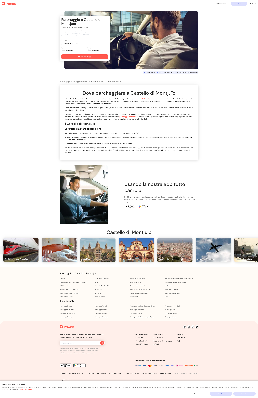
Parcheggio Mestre (66, 306)
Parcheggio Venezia (101, 306)
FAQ (178, 341)
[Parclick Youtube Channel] (196, 326)
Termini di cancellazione (97, 373)
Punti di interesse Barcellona (97, 82)
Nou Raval (98, 293)
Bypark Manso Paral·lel (137, 286)
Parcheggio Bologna (101, 317)
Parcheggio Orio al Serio (172, 306)
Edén (166, 297)
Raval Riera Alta (100, 297)
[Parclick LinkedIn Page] (188, 326)
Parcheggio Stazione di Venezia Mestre (142, 306)
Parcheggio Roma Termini (68, 313)
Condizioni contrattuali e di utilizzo (72, 373)
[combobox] (87, 43)
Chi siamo (139, 338)
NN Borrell (168, 286)
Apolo (96, 282)
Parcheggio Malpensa (67, 310)
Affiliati (156, 344)
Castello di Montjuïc (114, 82)
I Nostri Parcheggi (141, 344)
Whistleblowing (166, 373)
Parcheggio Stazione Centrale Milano (142, 317)
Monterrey (98, 289)
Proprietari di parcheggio (162, 341)
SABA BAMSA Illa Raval (172, 293)
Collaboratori (158, 338)
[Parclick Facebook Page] (192, 326)
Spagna (68, 82)
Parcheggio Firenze (101, 313)
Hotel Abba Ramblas (171, 289)
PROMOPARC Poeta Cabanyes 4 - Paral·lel (73, 282)
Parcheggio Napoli (136, 313)
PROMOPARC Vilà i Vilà (137, 278)
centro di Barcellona (144, 99)
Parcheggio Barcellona (80, 82)
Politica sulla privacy (149, 373)
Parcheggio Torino (170, 317)
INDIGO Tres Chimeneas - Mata (175, 282)
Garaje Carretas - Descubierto (70, 289)
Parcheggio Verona (66, 317)
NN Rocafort (134, 297)
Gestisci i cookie (132, 373)
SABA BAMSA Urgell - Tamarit (69, 293)
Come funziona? (141, 341)
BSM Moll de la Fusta (66, 297)
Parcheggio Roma (170, 310)
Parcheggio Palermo (171, 313)
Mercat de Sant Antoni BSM (139, 293)
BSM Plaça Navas (135, 282)
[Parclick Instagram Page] (184, 326)
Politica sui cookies (116, 373)
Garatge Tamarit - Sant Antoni (140, 289)
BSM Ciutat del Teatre (102, 278)
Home (62, 82)
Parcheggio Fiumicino (137, 310)
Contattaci (181, 338)
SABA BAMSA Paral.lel (102, 286)
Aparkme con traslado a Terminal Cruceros (179, 278)
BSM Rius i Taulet (65, 286)
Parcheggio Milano (101, 310)
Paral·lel (62, 278)
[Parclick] (9, 3)
